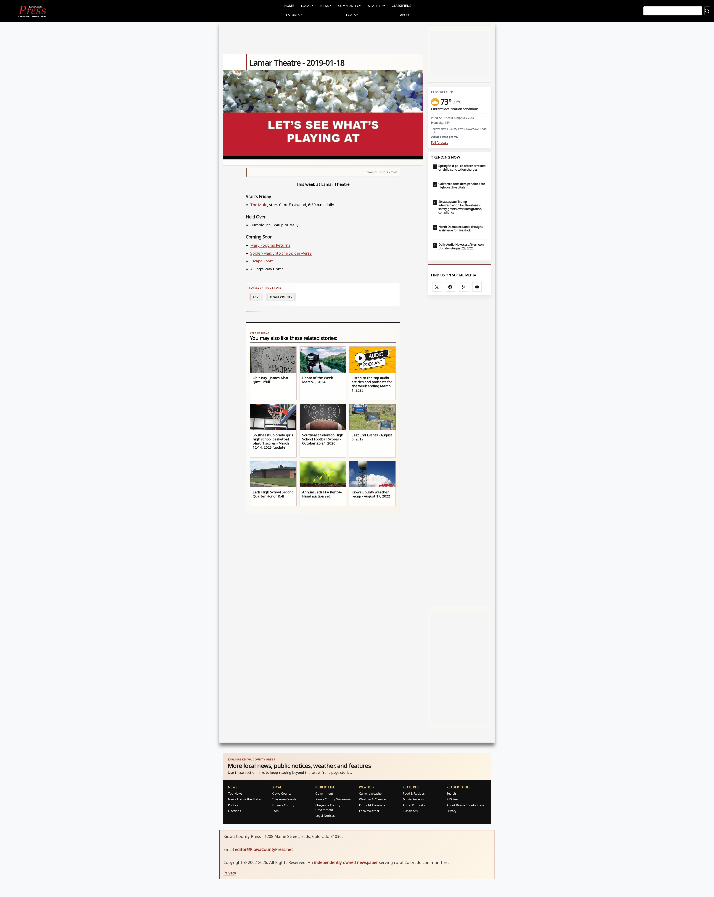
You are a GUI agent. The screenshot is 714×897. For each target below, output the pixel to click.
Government (324, 793)
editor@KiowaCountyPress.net (264, 849)
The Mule (258, 204)
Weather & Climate (372, 799)
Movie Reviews (413, 799)
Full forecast (439, 143)
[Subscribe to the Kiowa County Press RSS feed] (463, 287)
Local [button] (306, 6)
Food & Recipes (414, 793)
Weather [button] (375, 6)
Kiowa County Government (334, 799)
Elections (234, 811)
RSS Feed (452, 799)
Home (289, 6)
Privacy (451, 811)
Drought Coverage (372, 805)
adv (256, 297)
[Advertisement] (459, 450)
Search (451, 793)
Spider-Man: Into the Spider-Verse (281, 253)
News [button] (324, 6)
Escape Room (262, 261)
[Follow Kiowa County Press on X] (437, 287)
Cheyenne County (284, 799)
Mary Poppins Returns (270, 245)
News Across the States (245, 799)
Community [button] (348, 6)
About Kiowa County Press (465, 805)
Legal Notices (325, 815)
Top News (235, 793)
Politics (233, 805)
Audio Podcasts (414, 805)
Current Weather (371, 793)
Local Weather (369, 811)
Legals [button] (350, 15)
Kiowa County (281, 297)
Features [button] (292, 15)
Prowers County (283, 805)
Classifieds (401, 6)
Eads (275, 811)
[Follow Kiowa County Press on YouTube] (477, 287)
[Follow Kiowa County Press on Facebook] (450, 287)
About (405, 15)
